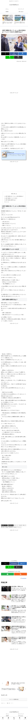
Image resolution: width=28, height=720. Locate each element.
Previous (1, 19)
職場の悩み (11, 525)
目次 (12, 193)
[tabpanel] (7, 19)
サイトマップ (21, 713)
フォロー (17, 525)
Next (27, 19)
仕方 (25, 525)
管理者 (7, 715)
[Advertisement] (14, 77)
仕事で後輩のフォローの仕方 (11, 198)
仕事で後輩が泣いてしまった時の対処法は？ (14, 196)
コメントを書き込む (14, 699)
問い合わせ (20, 715)
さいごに (7, 201)
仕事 (21, 525)
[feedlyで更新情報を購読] (7, 574)
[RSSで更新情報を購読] (20, 574)
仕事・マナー (4, 525)
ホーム (7, 713)
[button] (18, 57)
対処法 (3, 527)
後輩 (7, 527)
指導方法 (12, 527)
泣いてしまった (18, 527)
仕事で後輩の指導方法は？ (10, 200)
